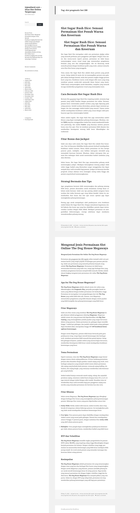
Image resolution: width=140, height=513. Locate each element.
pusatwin (73, 99)
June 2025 (27, 105)
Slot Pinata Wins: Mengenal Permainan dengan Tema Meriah (32, 36)
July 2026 (27, 82)
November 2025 (29, 96)
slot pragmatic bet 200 (67, 227)
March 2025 (28, 110)
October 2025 (28, 98)
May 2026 (27, 85)
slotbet (102, 54)
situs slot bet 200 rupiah (101, 225)
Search (27, 22)
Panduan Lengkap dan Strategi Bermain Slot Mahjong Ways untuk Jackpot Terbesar (34, 57)
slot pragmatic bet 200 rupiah (85, 495)
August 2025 (28, 101)
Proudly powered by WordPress (70, 509)
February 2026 (29, 91)
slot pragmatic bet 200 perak (69, 495)
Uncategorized (29, 119)
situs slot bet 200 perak (87, 225)
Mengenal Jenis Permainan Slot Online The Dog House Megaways (84, 246)
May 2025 (27, 106)
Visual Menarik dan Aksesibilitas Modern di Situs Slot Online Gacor (33, 52)
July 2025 (27, 103)
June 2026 (27, 84)
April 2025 (28, 108)
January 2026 (28, 92)
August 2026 (28, 80)
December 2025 (29, 94)
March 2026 (28, 89)
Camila (76, 225)
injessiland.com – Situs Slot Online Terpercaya (33, 9)
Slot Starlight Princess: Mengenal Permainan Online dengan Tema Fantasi (33, 46)
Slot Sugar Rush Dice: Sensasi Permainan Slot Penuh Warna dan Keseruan (82, 31)
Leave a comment (81, 227)
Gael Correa (75, 493)
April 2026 (28, 87)
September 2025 (29, 99)
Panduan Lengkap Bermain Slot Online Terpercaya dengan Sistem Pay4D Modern (33, 41)
